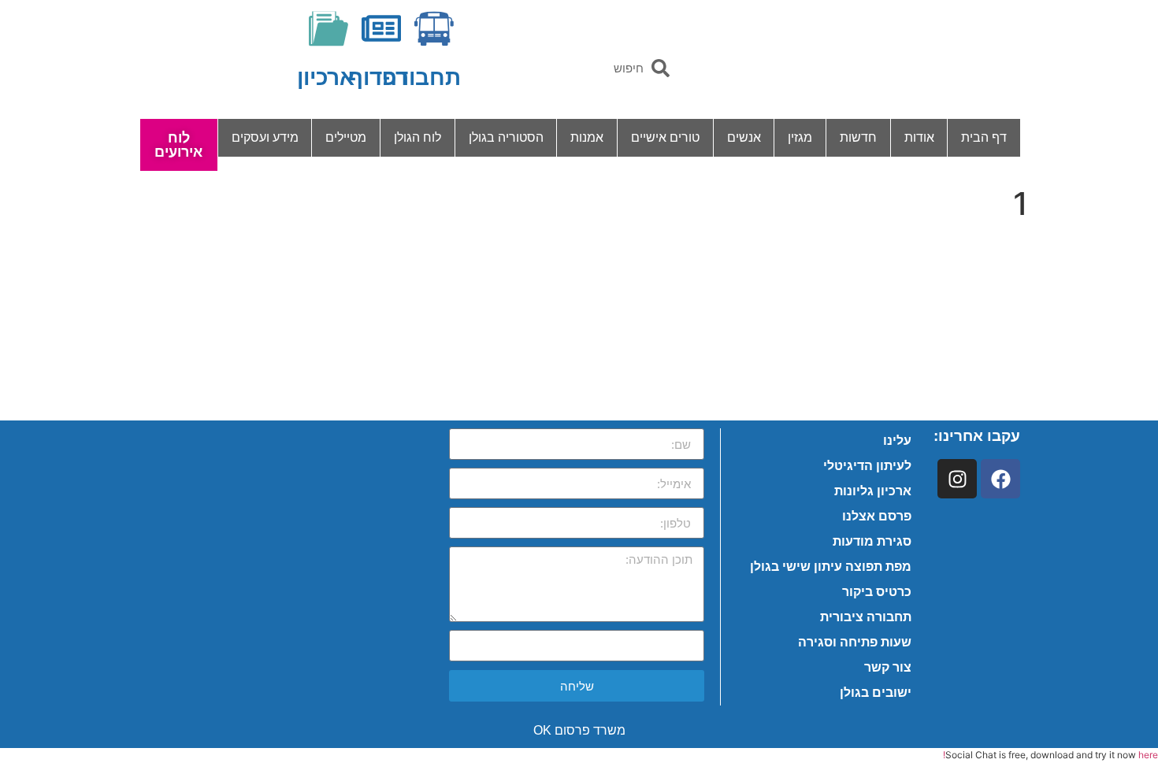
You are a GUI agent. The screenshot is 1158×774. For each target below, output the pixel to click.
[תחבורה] (434, 28)
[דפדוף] (381, 28)
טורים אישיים (665, 137)
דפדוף (378, 77)
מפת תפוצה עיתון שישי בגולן (830, 566)
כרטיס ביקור (876, 591)
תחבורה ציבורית (865, 617)
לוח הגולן (417, 137)
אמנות (586, 137)
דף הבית (984, 137)
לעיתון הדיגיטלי (867, 465)
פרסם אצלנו (876, 516)
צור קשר (887, 667)
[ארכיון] (328, 28)
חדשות (858, 137)
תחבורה (421, 77)
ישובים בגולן (875, 692)
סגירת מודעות (872, 541)
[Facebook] (1000, 478)
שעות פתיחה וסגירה (854, 642)
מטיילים (345, 137)
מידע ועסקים (265, 137)
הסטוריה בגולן (506, 137)
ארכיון (325, 77)
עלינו (897, 440)
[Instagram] (957, 478)
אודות (919, 137)
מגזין (800, 137)
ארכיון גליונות (872, 491)
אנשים (744, 137)
